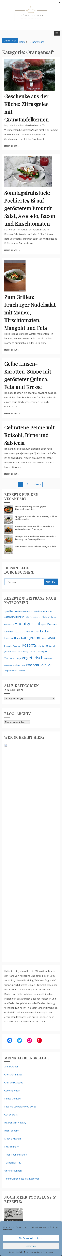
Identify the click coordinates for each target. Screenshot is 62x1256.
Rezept (28, 645)
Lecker (45, 631)
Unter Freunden (13, 1170)
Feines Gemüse (12, 1098)
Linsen (53, 632)
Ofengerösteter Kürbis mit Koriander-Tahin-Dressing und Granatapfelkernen (35, 538)
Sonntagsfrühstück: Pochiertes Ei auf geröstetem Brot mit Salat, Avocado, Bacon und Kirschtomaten (29, 208)
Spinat (38, 651)
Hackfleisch (9, 624)
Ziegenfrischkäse (10, 671)
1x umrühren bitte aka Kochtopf (21, 1178)
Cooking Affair (12, 1090)
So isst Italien (17, 651)
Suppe (44, 651)
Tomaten (10, 658)
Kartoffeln (9, 631)
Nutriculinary (11, 1146)
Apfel (6, 611)
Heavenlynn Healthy (15, 1122)
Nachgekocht (30, 638)
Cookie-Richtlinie (16, 1252)
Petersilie (8, 646)
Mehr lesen (11, 146)
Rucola (38, 646)
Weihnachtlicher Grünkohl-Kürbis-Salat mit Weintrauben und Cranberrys (34, 528)
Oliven (43, 638)
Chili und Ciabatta (13, 1082)
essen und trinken (14, 616)
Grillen (53, 617)
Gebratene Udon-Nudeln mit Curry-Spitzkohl (35, 546)
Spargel (26, 651)
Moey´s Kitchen (12, 1138)
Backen (13, 611)
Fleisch (46, 617)
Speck (32, 651)
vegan (19, 658)
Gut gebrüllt (10, 1114)
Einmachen (48, 611)
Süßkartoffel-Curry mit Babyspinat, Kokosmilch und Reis (31, 507)
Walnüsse (8, 665)
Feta (27, 616)
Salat (45, 645)
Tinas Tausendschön (15, 1154)
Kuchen (29, 631)
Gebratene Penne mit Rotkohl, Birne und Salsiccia (29, 435)
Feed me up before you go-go (20, 1106)
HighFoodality (11, 1130)
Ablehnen (31, 1245)
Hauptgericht (27, 623)
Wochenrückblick (38, 665)
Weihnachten (19, 665)
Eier (40, 611)
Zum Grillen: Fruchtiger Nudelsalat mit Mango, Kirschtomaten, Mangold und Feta (30, 312)
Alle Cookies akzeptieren (31, 1238)
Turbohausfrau (12, 1162)
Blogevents (24, 611)
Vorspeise (48, 658)
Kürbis (36, 631)
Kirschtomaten (19, 632)
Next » (37, 484)
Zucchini (21, 670)
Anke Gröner (11, 1066)
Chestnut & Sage (13, 1074)
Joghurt (44, 624)
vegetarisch (33, 657)
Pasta (50, 637)
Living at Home (12, 638)
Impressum (48, 1252)
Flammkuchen (35, 617)
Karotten (52, 624)
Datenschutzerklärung (33, 1252)
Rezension (17, 646)
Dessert (34, 612)
